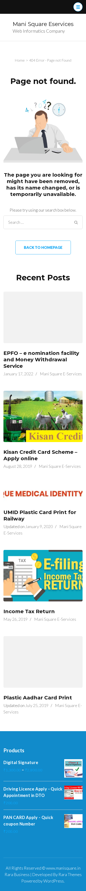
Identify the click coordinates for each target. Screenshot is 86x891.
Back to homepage (43, 247)
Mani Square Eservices (43, 24)
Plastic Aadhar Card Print (37, 698)
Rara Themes (70, 874)
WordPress (53, 880)
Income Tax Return (29, 611)
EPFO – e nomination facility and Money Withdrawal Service (41, 359)
